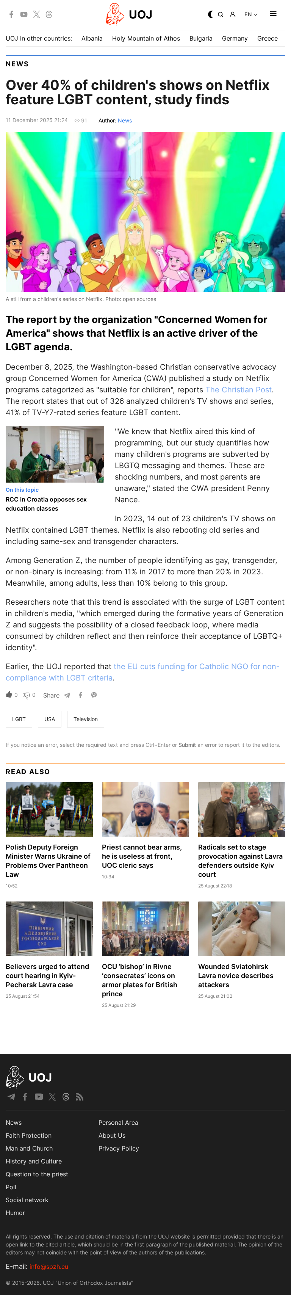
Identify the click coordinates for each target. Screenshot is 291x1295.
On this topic (22, 489)
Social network (27, 1200)
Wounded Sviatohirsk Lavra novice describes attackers (236, 976)
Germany (235, 38)
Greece (267, 38)
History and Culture (34, 1161)
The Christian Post (238, 389)
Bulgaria (201, 38)
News (17, 64)
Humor (15, 1213)
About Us (112, 1135)
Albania (92, 38)
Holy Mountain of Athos (146, 38)
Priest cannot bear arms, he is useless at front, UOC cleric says (142, 856)
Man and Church (29, 1148)
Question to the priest (37, 1174)
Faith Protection (29, 1135)
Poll (11, 1187)
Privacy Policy (119, 1148)
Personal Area (118, 1122)
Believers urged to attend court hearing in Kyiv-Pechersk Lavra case (47, 976)
